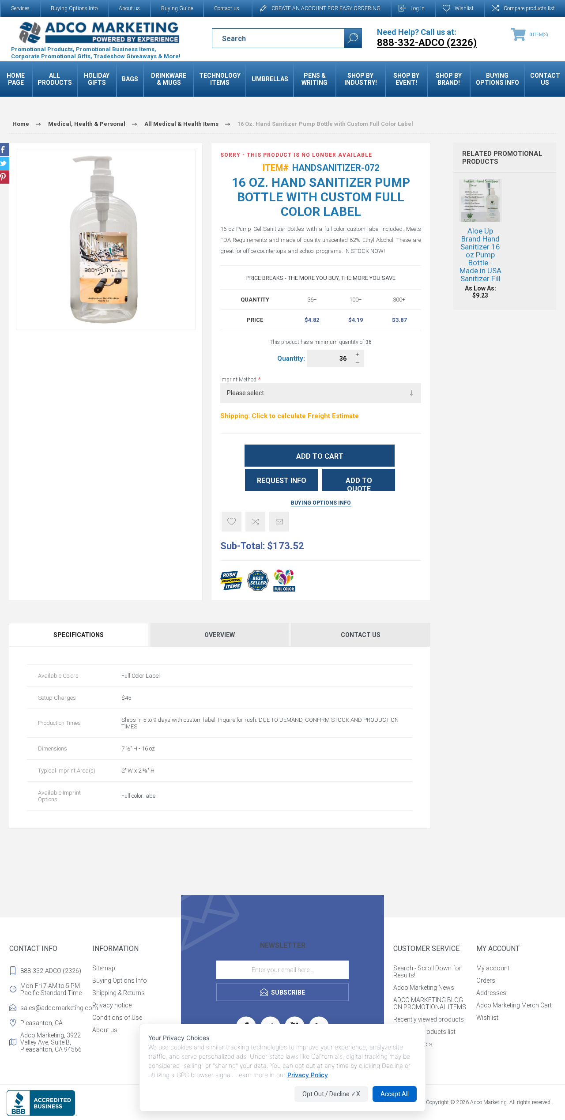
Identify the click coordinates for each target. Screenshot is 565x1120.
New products (413, 1044)
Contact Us (360, 634)
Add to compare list (255, 522)
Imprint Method (239, 380)
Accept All (394, 1093)
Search (353, 38)
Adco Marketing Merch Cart (514, 1005)
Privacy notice (112, 1005)
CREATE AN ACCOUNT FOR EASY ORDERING (325, 8)
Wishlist (487, 1017)
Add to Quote (359, 483)
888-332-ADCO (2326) (50, 970)
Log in (418, 8)
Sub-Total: (242, 545)
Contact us (226, 8)
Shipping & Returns (118, 992)
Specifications (78, 634)
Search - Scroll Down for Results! (427, 972)
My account (492, 968)
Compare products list (529, 8)
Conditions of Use (117, 1017)
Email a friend (279, 522)
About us (129, 8)
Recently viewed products (428, 1019)
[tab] (79, 635)
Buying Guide (177, 8)
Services (20, 8)
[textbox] (270, 38)
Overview (219, 634)
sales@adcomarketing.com (54, 1007)
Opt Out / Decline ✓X (331, 1093)
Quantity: (292, 358)
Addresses (491, 992)
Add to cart (319, 456)
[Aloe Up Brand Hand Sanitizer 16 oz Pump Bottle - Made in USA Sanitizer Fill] (480, 239)
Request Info (281, 480)
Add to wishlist (231, 522)
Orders (485, 980)
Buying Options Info (74, 8)
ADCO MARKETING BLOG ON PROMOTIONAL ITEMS (429, 1003)
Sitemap (103, 968)
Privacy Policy (307, 1075)
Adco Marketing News (423, 987)
